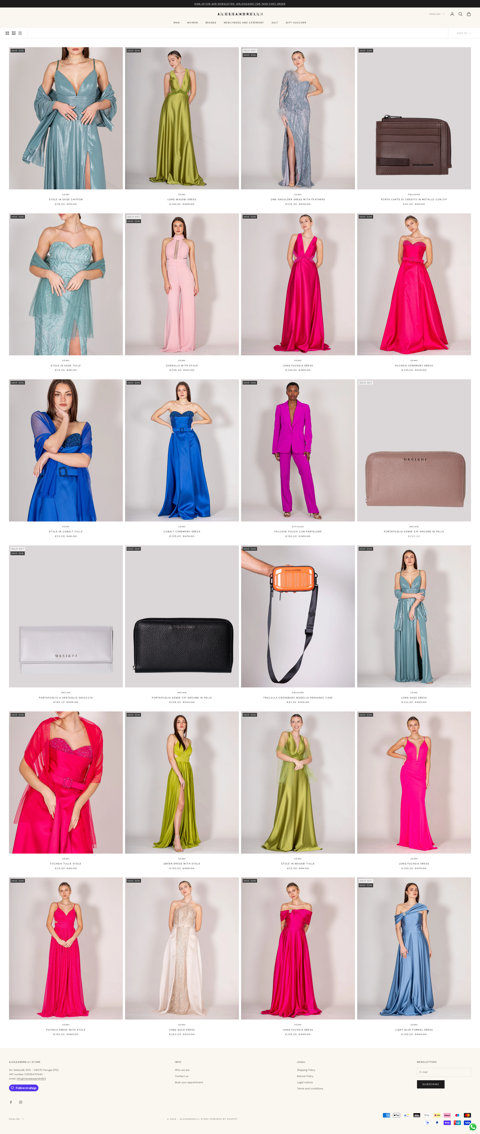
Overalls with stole (182, 365)
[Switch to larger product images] (7, 33)
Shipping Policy (306, 1070)
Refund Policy (305, 1076)
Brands (211, 22)
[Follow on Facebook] (11, 1102)
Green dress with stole (182, 863)
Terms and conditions (310, 1088)
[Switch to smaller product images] (13, 33)
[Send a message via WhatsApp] (473, 1127)
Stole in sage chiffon (66, 199)
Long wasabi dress (182, 199)
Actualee (298, 526)
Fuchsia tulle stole (65, 863)
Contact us (181, 1076)
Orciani (414, 526)
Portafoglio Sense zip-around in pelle (414, 531)
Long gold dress (182, 1029)
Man (177, 22)
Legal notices (305, 1082)
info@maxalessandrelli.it (31, 1078)
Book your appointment (189, 1082)
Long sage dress (414, 697)
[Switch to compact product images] (20, 33)
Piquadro (414, 194)
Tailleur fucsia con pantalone (298, 531)
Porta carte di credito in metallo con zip (414, 199)
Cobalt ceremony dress (182, 531)
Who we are (182, 1070)
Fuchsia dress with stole (66, 1029)
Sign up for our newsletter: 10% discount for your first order (240, 3)
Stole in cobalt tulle (66, 531)
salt (275, 22)
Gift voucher (296, 22)
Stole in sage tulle (66, 365)
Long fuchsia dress (298, 365)
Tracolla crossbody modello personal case (298, 697)
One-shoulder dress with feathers (298, 199)
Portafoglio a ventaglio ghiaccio (66, 697)
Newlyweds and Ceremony (244, 22)
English (435, 14)
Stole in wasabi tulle (298, 863)
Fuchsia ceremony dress (414, 365)
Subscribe (430, 1084)
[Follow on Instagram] (20, 1102)
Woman (192, 22)
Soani (66, 194)
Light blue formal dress (414, 1029)
